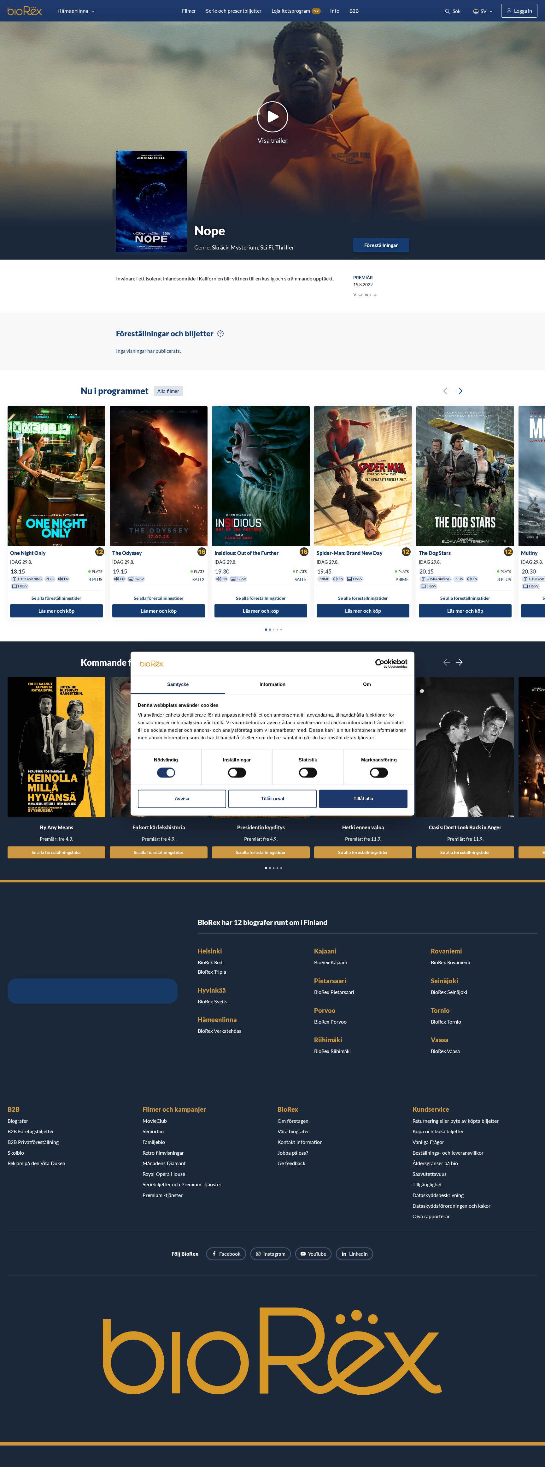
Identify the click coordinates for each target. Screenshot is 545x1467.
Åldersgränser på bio (435, 1163)
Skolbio (16, 1153)
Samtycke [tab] (178, 684)
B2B (354, 11)
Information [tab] (272, 684)
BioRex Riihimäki (332, 1051)
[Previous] (447, 391)
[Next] (459, 391)
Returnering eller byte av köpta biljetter (456, 1121)
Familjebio (154, 1142)
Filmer (189, 11)
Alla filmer (168, 391)
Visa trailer (273, 140)
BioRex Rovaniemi (450, 962)
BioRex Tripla (212, 972)
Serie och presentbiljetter (233, 11)
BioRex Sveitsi (213, 1001)
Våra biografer (293, 1131)
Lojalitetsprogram (295, 11)
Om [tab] (367, 684)
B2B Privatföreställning (33, 1142)
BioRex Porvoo (330, 1022)
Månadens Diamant (164, 1163)
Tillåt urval (272, 799)
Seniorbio (153, 1131)
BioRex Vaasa (445, 1051)
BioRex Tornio (446, 1022)
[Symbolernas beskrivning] (220, 333)
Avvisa (182, 799)
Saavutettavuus (430, 1174)
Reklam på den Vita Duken (36, 1163)
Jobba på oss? (293, 1153)
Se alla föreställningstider (56, 852)
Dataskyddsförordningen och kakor (451, 1206)
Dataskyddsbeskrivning (438, 1195)
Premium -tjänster (163, 1195)
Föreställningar (381, 245)
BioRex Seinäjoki (449, 992)
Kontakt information (300, 1142)
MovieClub (155, 1121)
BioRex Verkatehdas (219, 1031)
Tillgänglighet (427, 1184)
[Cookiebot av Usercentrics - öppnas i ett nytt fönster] (379, 663)
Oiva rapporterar (431, 1216)
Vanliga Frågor (428, 1142)
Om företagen (293, 1121)
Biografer (18, 1121)
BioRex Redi (211, 962)
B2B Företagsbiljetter (31, 1131)
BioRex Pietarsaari (334, 992)
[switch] (237, 772)
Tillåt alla (363, 799)
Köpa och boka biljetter (438, 1131)
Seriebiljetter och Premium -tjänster (182, 1184)
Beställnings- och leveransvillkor (448, 1153)
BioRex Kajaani (330, 962)
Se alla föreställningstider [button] (56, 598)
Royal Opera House (164, 1174)
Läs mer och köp (56, 611)
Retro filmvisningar (163, 1153)
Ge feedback (291, 1163)
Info (334, 11)
